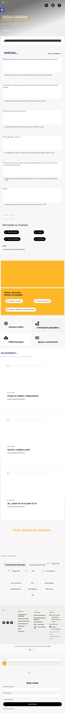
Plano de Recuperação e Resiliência (40, 618)
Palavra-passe (7, 693)
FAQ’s (19, 628)
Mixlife (49, 646)
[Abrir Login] (53, 5)
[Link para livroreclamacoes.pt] (32, 650)
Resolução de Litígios (23, 618)
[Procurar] (4, 663)
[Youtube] (11, 622)
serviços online (16, 327)
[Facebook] (3, 622)
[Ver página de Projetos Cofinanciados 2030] (54, 565)
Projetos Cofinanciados (39, 615)
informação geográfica (48, 328)
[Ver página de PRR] (32, 572)
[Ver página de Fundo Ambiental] (49, 572)
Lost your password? (9, 708)
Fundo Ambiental (38, 622)
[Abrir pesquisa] (46, 5)
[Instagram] (7, 622)
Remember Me (8, 699)
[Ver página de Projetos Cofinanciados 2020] (15, 572)
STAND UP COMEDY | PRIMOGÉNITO (23, 396)
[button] (2, 10)
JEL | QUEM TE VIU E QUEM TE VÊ (22, 504)
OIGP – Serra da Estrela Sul (40, 627)
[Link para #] (7, 40)
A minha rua (21, 631)
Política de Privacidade (23, 621)
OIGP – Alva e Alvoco (39, 624)
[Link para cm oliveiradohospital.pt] (6, 5)
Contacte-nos (21, 626)
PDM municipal (16, 342)
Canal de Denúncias (23, 623)
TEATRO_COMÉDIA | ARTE (18, 450)
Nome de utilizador (8, 686)
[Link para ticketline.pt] (26, 419)
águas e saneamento (48, 342)
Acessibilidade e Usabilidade (22, 615)
